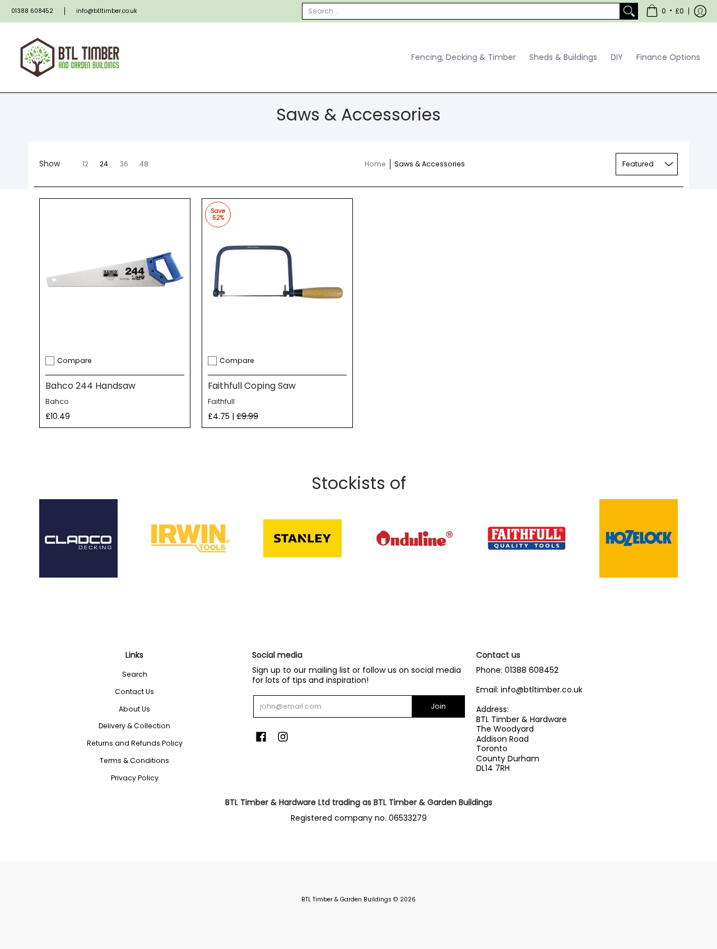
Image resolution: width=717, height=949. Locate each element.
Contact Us (134, 691)
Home (375, 164)
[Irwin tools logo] (190, 538)
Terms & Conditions (134, 760)
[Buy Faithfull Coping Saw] (277, 273)
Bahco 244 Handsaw (90, 385)
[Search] (629, 11)
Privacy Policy (135, 778)
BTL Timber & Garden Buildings (346, 899)
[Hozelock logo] (638, 538)
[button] (665, 11)
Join (438, 706)
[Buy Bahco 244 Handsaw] (114, 273)
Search (134, 674)
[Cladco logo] (78, 538)
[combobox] (461, 11)
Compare (74, 360)
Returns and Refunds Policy (135, 743)
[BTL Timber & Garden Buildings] (70, 57)
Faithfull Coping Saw (252, 385)
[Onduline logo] (414, 538)
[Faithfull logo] (526, 538)
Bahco (57, 401)
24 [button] (104, 164)
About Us (134, 709)
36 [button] (123, 164)
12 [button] (85, 164)
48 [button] (143, 164)
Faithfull (221, 401)
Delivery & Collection (134, 726)
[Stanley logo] (302, 538)
